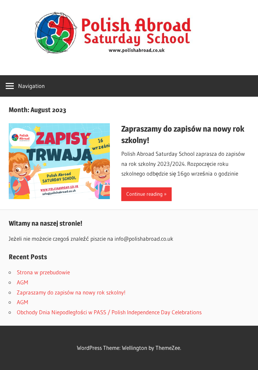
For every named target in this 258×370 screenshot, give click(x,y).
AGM (22, 282)
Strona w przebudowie (43, 272)
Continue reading (144, 194)
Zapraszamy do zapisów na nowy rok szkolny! (71, 292)
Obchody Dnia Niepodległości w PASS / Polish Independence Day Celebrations (109, 312)
